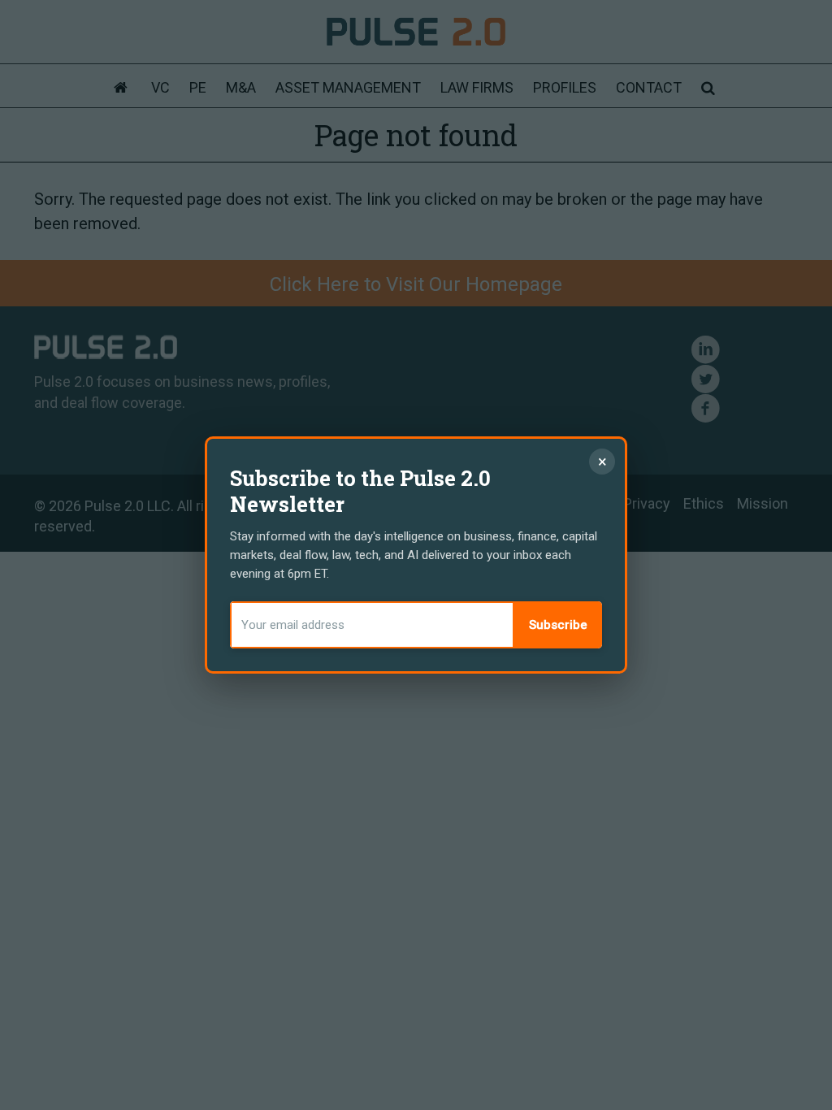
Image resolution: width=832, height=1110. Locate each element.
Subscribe (558, 625)
